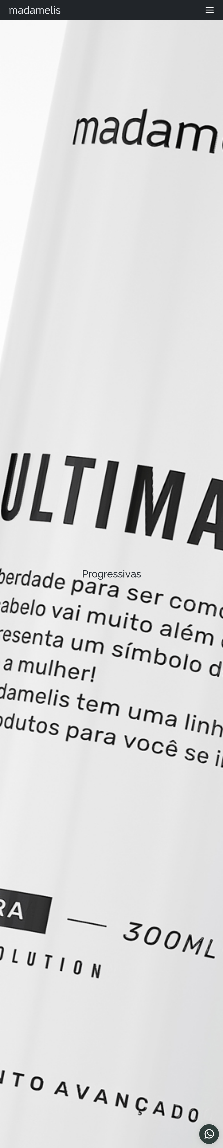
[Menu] (210, 10)
